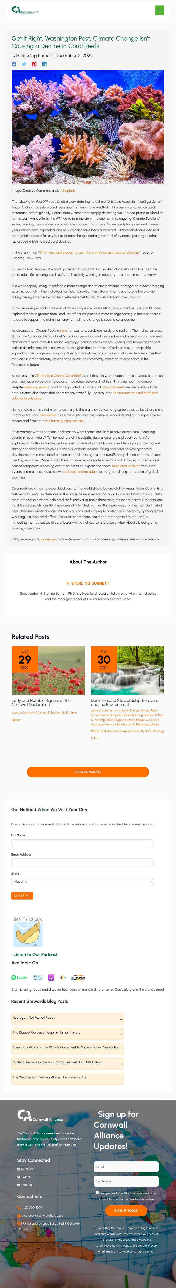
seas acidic (48, 415)
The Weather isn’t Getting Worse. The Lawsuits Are (49, 1077)
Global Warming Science (138, 715)
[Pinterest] (34, 64)
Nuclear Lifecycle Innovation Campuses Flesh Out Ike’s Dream (57, 1062)
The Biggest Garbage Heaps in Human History (46, 1032)
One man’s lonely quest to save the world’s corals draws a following (89, 252)
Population (106, 720)
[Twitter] (24, 64)
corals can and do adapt (80, 472)
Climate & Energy (49, 712)
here (63, 330)
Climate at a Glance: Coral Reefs (58, 376)
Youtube (26, 1185)
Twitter (25, 1177)
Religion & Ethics (125, 720)
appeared (48, 539)
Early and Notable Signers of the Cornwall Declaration (41, 702)
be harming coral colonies (65, 421)
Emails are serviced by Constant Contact (130, 1251)
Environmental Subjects (106, 715)
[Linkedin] (44, 64)
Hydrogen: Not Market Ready (34, 1017)
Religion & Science (147, 720)
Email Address (21, 854)
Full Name (18, 835)
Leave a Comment (23, 712)
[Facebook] (14, 64)
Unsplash (68, 191)
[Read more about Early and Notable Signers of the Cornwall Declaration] (48, 670)
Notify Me (22, 896)
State (15, 874)
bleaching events (36, 387)
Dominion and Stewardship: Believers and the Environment (124, 702)
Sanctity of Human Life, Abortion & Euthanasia (120, 724)
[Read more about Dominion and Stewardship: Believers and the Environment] (127, 670)
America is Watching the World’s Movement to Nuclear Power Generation (66, 1047)
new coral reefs (113, 387)
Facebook (27, 1169)
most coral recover (126, 466)
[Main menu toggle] (159, 10)
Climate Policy (149, 710)
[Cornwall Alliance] (25, 10)
